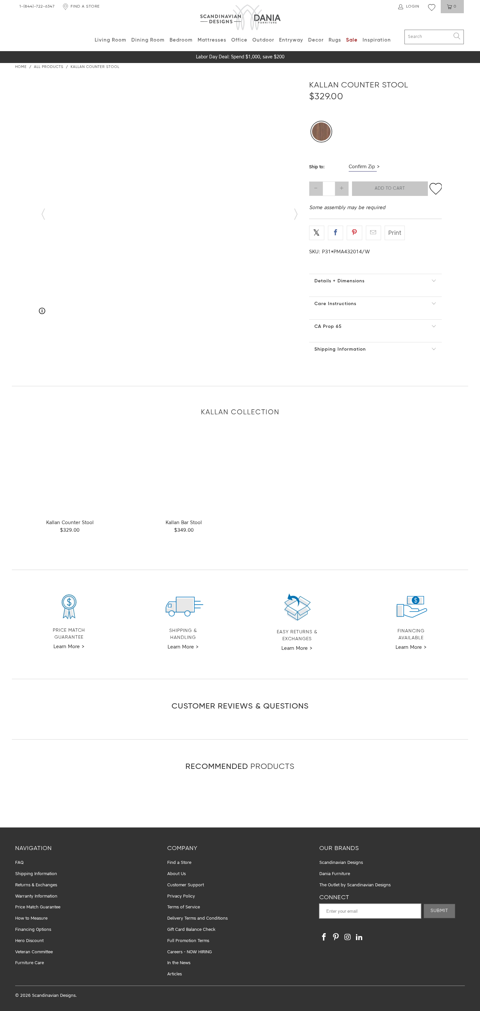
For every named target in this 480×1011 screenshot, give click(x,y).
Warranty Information (36, 896)
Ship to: (317, 167)
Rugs (335, 40)
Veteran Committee (34, 952)
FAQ (19, 863)
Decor (316, 40)
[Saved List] (431, 7)
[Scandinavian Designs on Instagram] (348, 937)
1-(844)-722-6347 (37, 7)
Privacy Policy (181, 896)
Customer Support (185, 885)
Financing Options (33, 930)
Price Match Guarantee (37, 907)
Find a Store (179, 863)
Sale (352, 40)
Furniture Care (29, 963)
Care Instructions (335, 303)
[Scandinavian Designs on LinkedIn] (360, 937)
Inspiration (377, 40)
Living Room (110, 40)
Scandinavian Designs (341, 863)
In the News (178, 963)
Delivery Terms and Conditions (197, 918)
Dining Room (148, 40)
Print (394, 233)
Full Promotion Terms (188, 941)
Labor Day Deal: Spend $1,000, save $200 (240, 57)
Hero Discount (29, 941)
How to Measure (31, 918)
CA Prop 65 (328, 326)
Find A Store (85, 7)
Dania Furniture (334, 874)
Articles (174, 974)
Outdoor (263, 40)
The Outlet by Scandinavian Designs (355, 885)
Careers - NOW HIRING (189, 952)
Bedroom (181, 40)
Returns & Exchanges (36, 885)
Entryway (291, 40)
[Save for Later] (436, 188)
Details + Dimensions (339, 281)
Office (239, 40)
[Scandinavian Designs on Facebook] (324, 937)
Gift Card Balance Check (191, 930)
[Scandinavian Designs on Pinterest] (336, 937)
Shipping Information (340, 349)
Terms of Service (183, 907)
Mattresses (212, 40)
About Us (176, 874)
